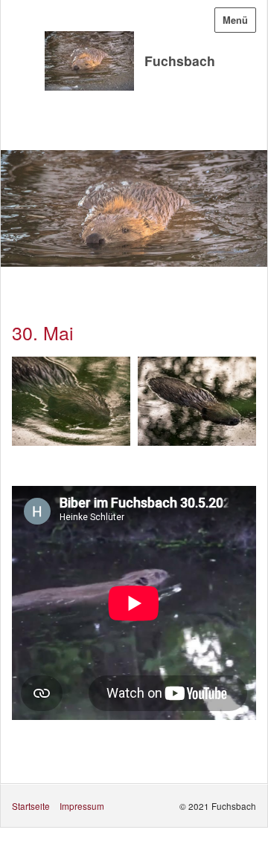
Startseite (31, 805)
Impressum (82, 805)
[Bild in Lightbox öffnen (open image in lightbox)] (71, 401)
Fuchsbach (179, 60)
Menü (235, 20)
